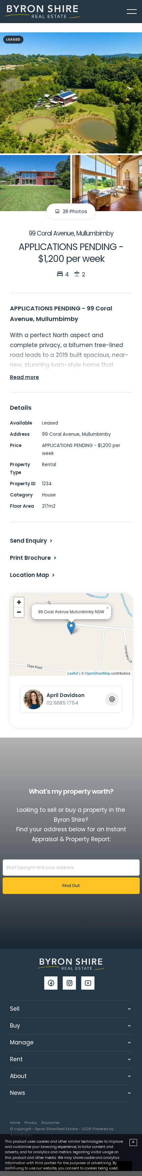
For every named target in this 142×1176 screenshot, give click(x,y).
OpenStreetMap (97, 673)
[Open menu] (131, 11)
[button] (34, 557)
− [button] (19, 612)
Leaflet (72, 673)
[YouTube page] (89, 983)
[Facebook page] (53, 983)
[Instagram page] (72, 983)
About (18, 1076)
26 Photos (74, 211)
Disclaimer (50, 1122)
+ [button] (19, 602)
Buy (15, 1026)
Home (15, 1122)
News (17, 1093)
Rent (16, 1059)
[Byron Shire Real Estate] (42, 11)
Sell (14, 1009)
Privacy (30, 1122)
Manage (22, 1042)
